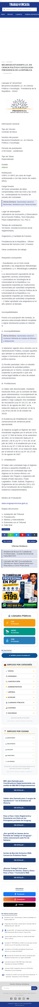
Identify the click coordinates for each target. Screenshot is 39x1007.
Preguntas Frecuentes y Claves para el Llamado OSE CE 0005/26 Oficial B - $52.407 (20, 925)
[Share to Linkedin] (28, 535)
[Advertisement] (19, 38)
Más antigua (32, 541)
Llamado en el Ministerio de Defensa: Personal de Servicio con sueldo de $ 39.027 (19, 950)
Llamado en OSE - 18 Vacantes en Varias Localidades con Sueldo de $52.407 (20, 918)
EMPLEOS (10, 14)
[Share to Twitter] (17, 535)
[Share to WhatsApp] (11, 535)
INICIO (3, 14)
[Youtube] (27, 999)
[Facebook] (11, 999)
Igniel (22, 1005)
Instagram (21, 899)
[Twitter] (15, 999)
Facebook (20, 894)
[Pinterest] (19, 999)
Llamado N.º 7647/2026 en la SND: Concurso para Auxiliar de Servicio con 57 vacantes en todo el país (21, 944)
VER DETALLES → (19, 790)
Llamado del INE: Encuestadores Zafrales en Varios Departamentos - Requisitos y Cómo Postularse (19, 563)
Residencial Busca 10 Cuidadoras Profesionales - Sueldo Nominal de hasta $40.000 (18, 554)
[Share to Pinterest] (22, 535)
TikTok (20, 904)
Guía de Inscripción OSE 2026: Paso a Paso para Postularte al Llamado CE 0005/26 (18, 963)
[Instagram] (23, 999)
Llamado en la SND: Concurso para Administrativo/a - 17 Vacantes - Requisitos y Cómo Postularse (21, 975)
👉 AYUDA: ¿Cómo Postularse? (19, 655)
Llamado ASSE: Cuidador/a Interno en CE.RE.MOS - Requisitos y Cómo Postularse (19, 969)
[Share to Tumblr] (34, 535)
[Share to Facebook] (5, 535)
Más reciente (7, 541)
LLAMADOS (19, 14)
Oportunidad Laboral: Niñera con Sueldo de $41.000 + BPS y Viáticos (20, 937)
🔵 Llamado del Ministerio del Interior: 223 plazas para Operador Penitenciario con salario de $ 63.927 (20, 956)
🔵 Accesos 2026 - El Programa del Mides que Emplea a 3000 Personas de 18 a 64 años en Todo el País (20, 931)
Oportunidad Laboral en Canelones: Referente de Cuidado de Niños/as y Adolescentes (19, 338)
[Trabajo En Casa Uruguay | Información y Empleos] (19, 4)
